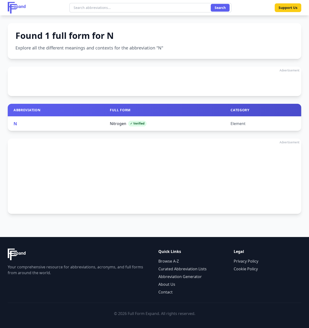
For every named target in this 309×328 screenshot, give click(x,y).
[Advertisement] (154, 81)
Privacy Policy (246, 261)
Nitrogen (127, 123)
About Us (166, 284)
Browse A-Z (168, 261)
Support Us (288, 7)
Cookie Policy (246, 269)
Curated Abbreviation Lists (182, 269)
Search (220, 7)
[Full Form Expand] (17, 8)
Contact (165, 292)
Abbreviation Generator (180, 276)
